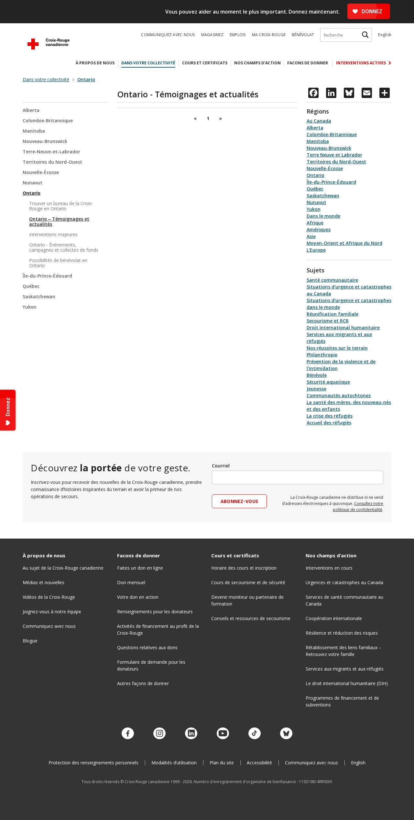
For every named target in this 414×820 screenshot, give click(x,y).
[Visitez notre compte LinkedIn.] (191, 733)
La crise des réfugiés (330, 416)
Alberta (31, 110)
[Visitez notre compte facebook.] (128, 733)
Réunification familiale (332, 314)
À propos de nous (95, 63)
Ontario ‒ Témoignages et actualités (59, 221)
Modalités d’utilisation (174, 763)
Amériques (319, 229)
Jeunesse (316, 389)
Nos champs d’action (257, 63)
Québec (31, 286)
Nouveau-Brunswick (45, 141)
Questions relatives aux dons (147, 647)
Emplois (238, 35)
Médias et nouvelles (43, 582)
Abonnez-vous (239, 501)
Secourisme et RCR (328, 321)
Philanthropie (322, 355)
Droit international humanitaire (343, 327)
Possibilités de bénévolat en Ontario (58, 262)
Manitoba (34, 131)
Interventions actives (361, 63)
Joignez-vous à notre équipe (52, 611)
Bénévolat (303, 35)
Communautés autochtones (339, 395)
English (384, 35)
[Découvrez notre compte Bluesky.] (286, 733)
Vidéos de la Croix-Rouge (49, 597)
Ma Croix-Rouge (269, 35)
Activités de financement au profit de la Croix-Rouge (158, 629)
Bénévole (317, 375)
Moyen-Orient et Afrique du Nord (344, 243)
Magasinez (212, 35)
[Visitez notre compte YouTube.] (223, 733)
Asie (311, 236)
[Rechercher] (365, 35)
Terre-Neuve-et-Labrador (51, 151)
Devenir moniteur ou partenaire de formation (247, 600)
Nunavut (32, 183)
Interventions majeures (53, 234)
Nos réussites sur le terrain (337, 348)
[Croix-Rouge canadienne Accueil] (48, 44)
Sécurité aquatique (328, 382)
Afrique (315, 223)
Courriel (221, 466)
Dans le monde (323, 216)
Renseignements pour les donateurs (155, 611)
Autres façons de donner (143, 683)
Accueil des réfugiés (329, 423)
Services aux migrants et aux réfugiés (345, 669)
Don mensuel (131, 582)
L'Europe (316, 250)
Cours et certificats (204, 63)
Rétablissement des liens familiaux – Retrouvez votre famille (343, 650)
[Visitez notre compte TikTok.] (254, 733)
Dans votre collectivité (148, 63)
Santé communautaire (332, 280)
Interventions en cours (329, 568)
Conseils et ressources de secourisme (250, 618)
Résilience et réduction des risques (342, 633)
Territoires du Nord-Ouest (52, 162)
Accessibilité (259, 763)
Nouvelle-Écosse (41, 172)
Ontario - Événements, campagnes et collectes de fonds (63, 247)
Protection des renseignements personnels (93, 763)
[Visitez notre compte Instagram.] (159, 733)
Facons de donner (307, 63)
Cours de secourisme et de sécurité (248, 582)
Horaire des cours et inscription (244, 568)
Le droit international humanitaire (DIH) (347, 683)
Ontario (31, 193)
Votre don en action (137, 597)
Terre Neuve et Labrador (334, 155)
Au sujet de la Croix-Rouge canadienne (63, 568)
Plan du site (222, 763)
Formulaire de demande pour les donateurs (151, 665)
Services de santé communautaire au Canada (344, 600)
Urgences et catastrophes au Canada (344, 582)
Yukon (30, 307)
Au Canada (319, 121)
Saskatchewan (39, 296)
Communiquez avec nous (168, 35)
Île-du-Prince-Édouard (47, 276)
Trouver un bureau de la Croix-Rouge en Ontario (61, 206)
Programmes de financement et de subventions (342, 701)
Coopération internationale (334, 618)
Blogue (30, 641)
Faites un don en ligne (140, 568)
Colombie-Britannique (48, 120)
